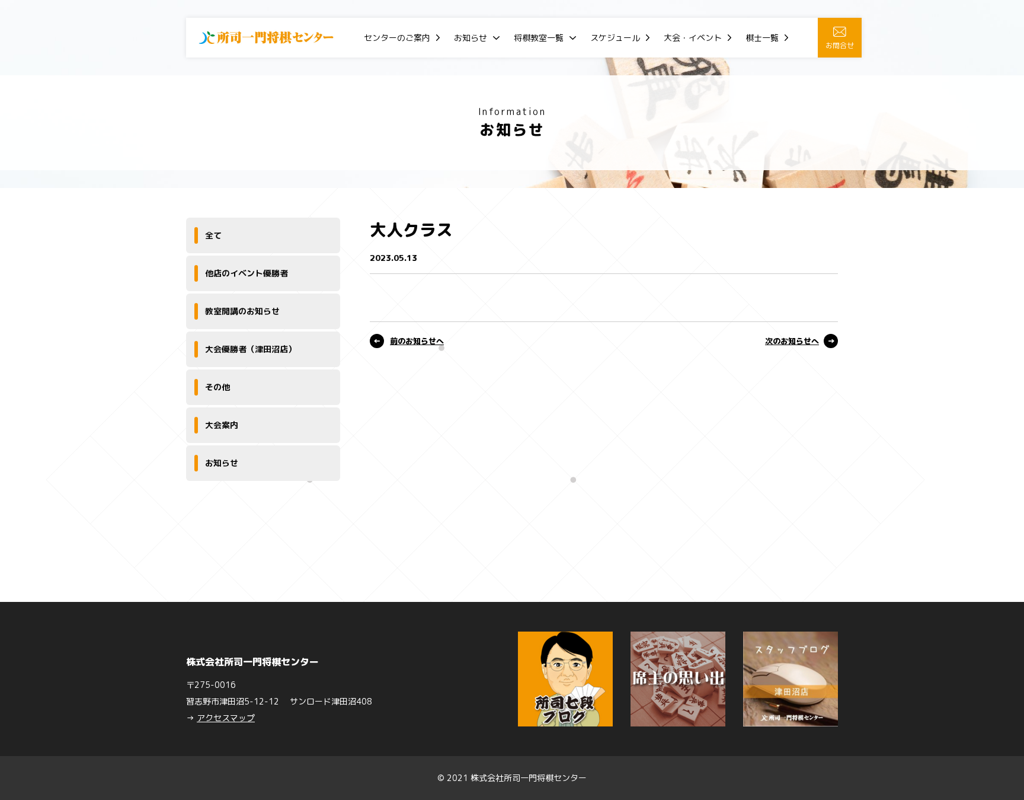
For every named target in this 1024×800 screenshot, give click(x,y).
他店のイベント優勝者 (246, 273)
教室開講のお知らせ (242, 311)
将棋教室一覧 (539, 37)
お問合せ (839, 45)
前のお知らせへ (417, 341)
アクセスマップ (226, 717)
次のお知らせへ (792, 341)
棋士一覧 (762, 37)
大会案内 (221, 425)
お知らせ (470, 37)
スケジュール (615, 37)
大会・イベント (693, 37)
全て (213, 235)
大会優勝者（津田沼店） (250, 349)
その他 (217, 387)
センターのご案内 (397, 37)
